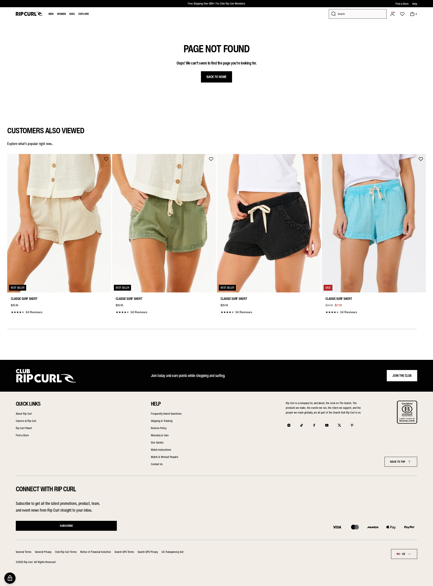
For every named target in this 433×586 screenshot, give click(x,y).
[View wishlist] (402, 14)
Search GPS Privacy (148, 551)
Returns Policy (158, 428)
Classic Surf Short (24, 298)
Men (50, 13)
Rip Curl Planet (24, 428)
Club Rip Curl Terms (66, 551)
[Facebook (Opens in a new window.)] (314, 425)
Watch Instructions (161, 449)
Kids (72, 13)
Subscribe (66, 525)
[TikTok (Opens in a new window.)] (301, 425)
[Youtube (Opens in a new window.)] (327, 425)
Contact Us (157, 464)
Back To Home (216, 76)
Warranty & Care (160, 435)
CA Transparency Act (172, 551)
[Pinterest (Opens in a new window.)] (352, 425)
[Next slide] (421, 233)
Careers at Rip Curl (26, 420)
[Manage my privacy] (10, 578)
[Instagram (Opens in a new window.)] (289, 425)
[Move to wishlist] (106, 159)
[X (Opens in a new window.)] (339, 425)
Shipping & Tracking (162, 420)
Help (414, 3)
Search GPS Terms (124, 551)
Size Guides (157, 442)
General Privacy (43, 551)
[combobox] (404, 554)
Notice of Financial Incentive (95, 551)
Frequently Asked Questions (166, 413)
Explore (83, 13)
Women (61, 13)
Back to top (397, 461)
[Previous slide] (12, 233)
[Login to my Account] (392, 14)
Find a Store (402, 3)
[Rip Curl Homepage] (29, 14)
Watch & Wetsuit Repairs (164, 456)
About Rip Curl (24, 413)
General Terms (23, 551)
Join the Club (402, 375)
